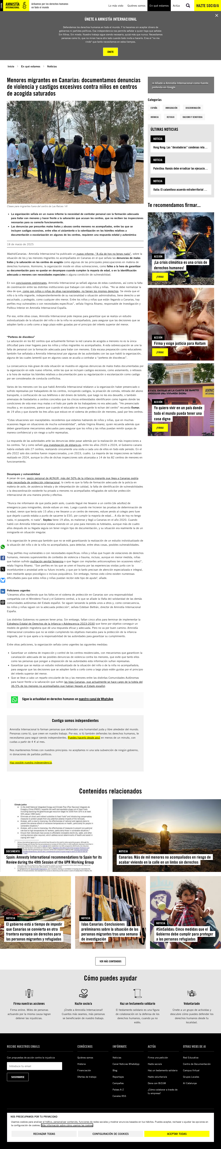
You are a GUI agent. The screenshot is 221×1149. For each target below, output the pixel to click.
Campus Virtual (191, 1070)
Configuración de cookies (111, 1133)
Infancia (154, 117)
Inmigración (171, 107)
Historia (81, 1063)
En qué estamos (30, 66)
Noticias (52, 66)
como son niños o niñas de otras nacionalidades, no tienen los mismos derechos (70, 291)
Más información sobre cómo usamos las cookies (67, 1125)
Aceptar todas (177, 1133)
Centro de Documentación (197, 1063)
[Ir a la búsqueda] (188, 5)
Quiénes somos (85, 1057)
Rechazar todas (44, 1133)
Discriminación (193, 107)
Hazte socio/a (207, 5)
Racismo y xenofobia (192, 117)
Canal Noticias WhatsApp (126, 1063)
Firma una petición (158, 1057)
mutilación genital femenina (46, 561)
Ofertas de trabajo (86, 1076)
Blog (115, 1070)
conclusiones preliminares (31, 283)
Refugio (170, 117)
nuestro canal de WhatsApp (96, 699)
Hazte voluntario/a (157, 1076)
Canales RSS (119, 1095)
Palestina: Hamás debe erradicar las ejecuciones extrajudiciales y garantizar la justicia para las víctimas (182, 168)
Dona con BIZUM (157, 1083)
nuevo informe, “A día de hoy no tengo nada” (103, 253)
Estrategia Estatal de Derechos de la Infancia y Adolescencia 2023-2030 (51, 623)
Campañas (118, 1083)
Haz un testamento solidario (162, 1070)
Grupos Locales (191, 1076)
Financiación (84, 1070)
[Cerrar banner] (217, 15)
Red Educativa (190, 1057)
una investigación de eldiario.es (62, 445)
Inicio (11, 66)
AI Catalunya (190, 1083)
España (154, 107)
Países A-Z (118, 1089)
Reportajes (118, 1076)
